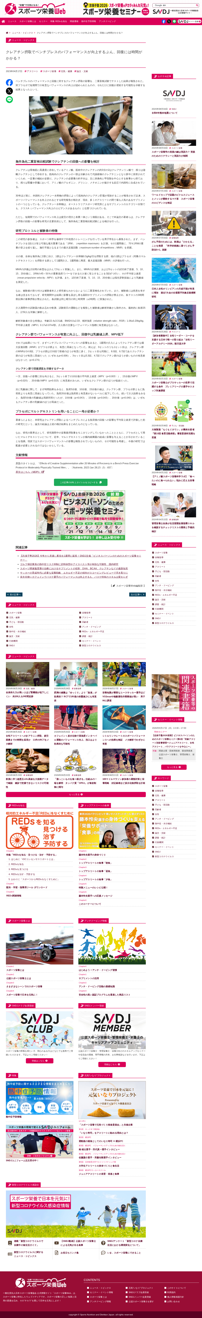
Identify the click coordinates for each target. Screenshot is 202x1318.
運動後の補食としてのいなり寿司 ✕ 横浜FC (101, 1141)
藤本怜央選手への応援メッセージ (96, 896)
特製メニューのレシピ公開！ (93, 887)
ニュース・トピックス (22, 33)
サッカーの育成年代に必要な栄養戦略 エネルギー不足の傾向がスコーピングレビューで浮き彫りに (74, 573)
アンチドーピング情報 (100, 1301)
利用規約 (171, 1292)
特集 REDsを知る (58, 21)
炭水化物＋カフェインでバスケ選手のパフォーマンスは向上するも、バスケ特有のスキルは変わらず (74, 577)
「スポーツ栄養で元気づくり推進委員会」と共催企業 (106, 1124)
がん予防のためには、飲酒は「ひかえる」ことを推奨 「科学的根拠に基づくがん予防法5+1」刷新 (173, 245)
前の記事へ (15, 594)
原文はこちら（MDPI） (28, 472)
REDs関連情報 (13, 895)
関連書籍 (74, 21)
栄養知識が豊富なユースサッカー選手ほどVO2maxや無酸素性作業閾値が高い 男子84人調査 (123, 696)
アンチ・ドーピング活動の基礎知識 (97, 986)
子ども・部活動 (16, 622)
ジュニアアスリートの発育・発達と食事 (99, 1174)
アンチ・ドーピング (91, 627)
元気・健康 (66, 71)
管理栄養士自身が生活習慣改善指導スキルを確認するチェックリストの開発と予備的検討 (173, 527)
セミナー (43, 21)
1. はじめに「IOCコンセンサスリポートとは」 (32, 859)
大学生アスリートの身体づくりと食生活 (99, 1165)
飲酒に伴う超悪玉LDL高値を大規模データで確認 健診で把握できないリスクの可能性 (27, 783)
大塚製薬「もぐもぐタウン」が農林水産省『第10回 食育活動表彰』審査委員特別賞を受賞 (173, 433)
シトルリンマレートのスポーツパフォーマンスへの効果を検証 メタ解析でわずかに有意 (123, 740)
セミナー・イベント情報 (101, 1292)
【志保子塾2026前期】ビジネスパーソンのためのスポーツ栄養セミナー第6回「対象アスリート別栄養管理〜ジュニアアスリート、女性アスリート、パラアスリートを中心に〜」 (173, 741)
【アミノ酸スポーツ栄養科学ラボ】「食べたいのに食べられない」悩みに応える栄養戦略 (173, 480)
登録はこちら (38, 1061)
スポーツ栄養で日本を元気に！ (22, 994)
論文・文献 (82, 71)
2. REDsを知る (16, 864)
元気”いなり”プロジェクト (141, 1288)
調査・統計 (87, 636)
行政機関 (13, 641)
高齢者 (85, 622)
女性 (11, 627)
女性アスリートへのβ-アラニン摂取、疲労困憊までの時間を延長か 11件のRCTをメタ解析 (27, 740)
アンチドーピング (107, 21)
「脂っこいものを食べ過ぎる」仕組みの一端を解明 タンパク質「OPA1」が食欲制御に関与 (75, 783)
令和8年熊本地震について (165, 113)
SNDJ (12, 645)
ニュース (12, 21)
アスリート (32, 71)
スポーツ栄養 (49, 71)
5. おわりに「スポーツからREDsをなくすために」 (34, 879)
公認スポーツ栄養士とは (18, 978)
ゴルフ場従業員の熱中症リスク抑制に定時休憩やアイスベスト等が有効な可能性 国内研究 (69, 564)
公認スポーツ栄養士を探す (141, 1301)
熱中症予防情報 (88, 21)
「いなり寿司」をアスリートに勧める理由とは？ (103, 1133)
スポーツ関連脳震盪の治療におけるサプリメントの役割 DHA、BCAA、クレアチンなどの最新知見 (74, 568)
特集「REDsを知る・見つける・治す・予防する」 (31, 854)
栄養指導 (86, 613)
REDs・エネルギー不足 (93, 631)
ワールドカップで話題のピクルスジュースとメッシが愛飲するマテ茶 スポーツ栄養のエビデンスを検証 (173, 199)
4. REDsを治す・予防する (22, 874)
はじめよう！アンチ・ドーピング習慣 (98, 970)
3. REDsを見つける (18, 869)
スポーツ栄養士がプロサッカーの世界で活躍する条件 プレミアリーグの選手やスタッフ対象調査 (173, 386)
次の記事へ (136, 594)
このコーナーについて (90, 904)
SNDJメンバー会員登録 (140, 1297)
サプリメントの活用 (89, 978)
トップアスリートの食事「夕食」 (96, 879)
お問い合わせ (173, 1301)
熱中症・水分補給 (17, 631)
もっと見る (74, 794)
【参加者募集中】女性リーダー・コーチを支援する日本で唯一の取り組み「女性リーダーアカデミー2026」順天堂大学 (173, 339)
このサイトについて (176, 1288)
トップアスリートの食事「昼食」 (96, 871)
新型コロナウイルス (91, 645)
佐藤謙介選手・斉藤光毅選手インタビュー (100, 1157)
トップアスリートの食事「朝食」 (96, 863)
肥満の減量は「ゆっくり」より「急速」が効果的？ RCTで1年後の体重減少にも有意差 (75, 696)
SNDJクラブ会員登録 (139, 1292)
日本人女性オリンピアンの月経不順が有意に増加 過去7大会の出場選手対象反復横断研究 (174, 292)
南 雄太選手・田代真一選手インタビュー (99, 1149)
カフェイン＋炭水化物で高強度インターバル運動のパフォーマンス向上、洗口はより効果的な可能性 (75, 740)
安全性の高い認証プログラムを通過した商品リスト (105, 994)
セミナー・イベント (91, 641)
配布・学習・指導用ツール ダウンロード (26, 887)
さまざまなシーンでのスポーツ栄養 (24, 986)
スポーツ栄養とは (27, 21)
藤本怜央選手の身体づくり (92, 854)
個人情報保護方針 (175, 1297)
